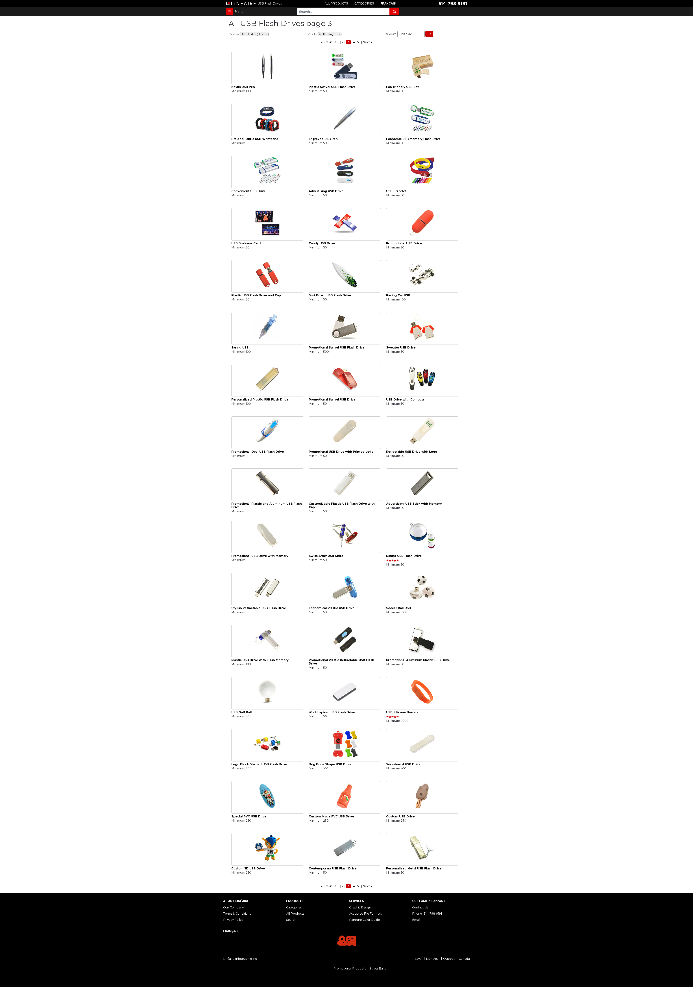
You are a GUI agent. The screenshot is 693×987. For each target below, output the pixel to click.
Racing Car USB (398, 295)
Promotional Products (350, 968)
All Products (295, 913)
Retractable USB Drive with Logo (411, 451)
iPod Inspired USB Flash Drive (332, 712)
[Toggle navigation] (229, 11)
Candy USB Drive (322, 243)
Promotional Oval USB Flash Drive (257, 451)
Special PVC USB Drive (248, 816)
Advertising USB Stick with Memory (414, 503)
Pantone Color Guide (364, 919)
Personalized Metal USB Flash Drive (414, 868)
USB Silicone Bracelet (403, 712)
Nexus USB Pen (243, 87)
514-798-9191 (453, 3)
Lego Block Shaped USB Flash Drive (259, 764)
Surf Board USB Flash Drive (330, 295)
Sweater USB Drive (401, 347)
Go (429, 34)
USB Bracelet (396, 191)
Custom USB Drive (400, 816)
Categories (294, 907)
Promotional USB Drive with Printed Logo (341, 451)
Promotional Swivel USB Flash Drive (337, 347)
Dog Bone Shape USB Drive (330, 764)
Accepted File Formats (365, 913)
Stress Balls (378, 968)
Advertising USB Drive (326, 191)
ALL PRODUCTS (336, 3)
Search (291, 919)
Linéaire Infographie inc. (240, 958)
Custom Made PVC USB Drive (331, 816)
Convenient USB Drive (248, 191)
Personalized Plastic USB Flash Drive (259, 399)
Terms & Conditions (237, 913)
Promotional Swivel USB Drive (332, 399)
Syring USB (240, 347)
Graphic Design (360, 907)
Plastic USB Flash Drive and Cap (256, 295)
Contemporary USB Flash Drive (333, 868)
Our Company (233, 907)
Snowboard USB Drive (403, 764)
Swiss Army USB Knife (326, 556)
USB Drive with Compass (405, 399)
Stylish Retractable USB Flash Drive (258, 608)
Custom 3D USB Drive (248, 868)
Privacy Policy (233, 919)
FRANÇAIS (388, 3)
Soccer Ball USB (398, 608)
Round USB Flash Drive (404, 556)
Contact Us (420, 907)
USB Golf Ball (241, 712)
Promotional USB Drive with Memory (259, 556)
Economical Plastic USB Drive (331, 608)
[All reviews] (392, 560)
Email (416, 919)
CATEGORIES (364, 3)
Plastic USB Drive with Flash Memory (260, 660)
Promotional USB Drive (404, 243)
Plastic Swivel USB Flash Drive (332, 87)
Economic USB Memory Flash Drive (413, 139)
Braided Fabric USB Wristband (254, 139)
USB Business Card (246, 243)
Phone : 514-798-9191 (427, 913)
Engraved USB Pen (323, 139)
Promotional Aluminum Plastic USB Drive (418, 660)
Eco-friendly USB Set (402, 87)
